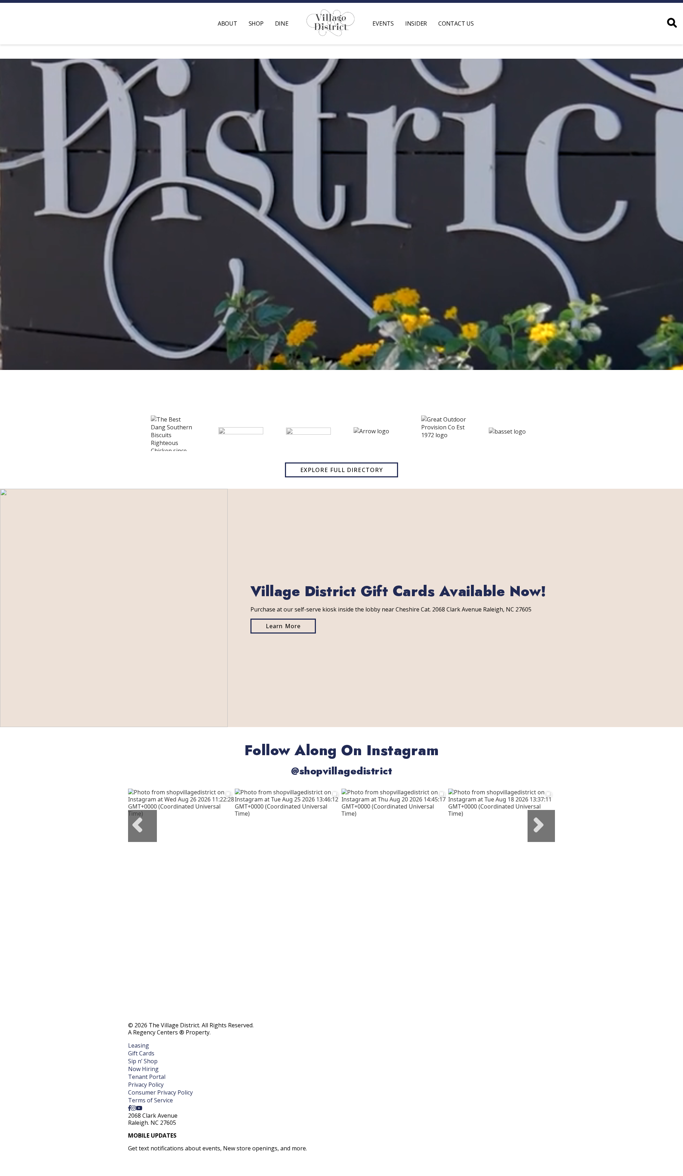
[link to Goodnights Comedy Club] (240, 433)
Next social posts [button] (541, 826)
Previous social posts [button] (142, 826)
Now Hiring (143, 1069)
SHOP (256, 23)
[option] (181, 842)
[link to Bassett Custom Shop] (511, 433)
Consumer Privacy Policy (160, 1092)
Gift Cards (141, 1053)
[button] (122, 433)
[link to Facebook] (129, 1108)
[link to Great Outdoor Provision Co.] (443, 433)
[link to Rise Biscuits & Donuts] (173, 433)
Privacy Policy (146, 1084)
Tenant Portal (146, 1077)
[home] (330, 23)
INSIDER (416, 23)
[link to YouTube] (139, 1108)
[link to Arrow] (376, 433)
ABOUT (227, 23)
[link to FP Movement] (308, 433)
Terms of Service (150, 1100)
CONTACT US (456, 23)
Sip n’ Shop (143, 1061)
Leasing (138, 1045)
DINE (281, 23)
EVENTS (383, 23)
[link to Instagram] (133, 1108)
